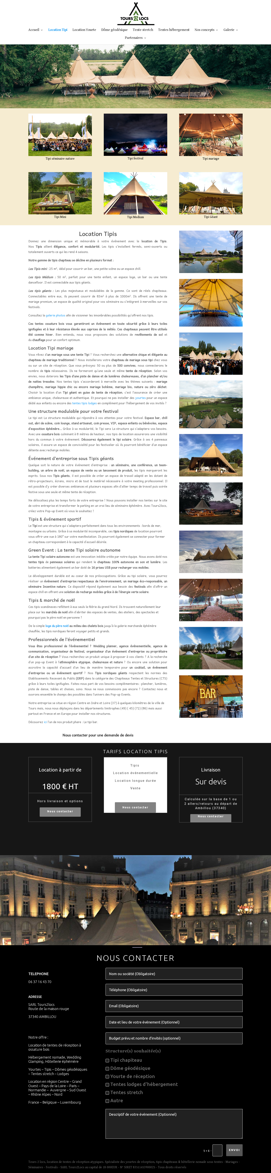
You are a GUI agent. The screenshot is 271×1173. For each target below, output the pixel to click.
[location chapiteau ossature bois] (211, 668)
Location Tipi (57, 30)
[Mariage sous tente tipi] (211, 524)
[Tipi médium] (135, 214)
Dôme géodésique (114, 30)
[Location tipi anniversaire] (211, 326)
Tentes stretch (126, 1092)
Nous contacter (60, 811)
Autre (116, 1100)
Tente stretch (143, 30)
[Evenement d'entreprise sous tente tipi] (211, 427)
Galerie (228, 30)
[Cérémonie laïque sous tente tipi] (211, 620)
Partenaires (133, 38)
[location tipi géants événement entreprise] (211, 272)
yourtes (140, 397)
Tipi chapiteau (126, 1060)
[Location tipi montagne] (211, 572)
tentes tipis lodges (84, 403)
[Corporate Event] (211, 374)
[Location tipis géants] (211, 213)
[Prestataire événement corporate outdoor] (60, 155)
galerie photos (55, 315)
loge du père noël (57, 625)
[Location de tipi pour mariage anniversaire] (211, 475)
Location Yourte (84, 30)
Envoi (234, 1150)
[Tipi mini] (60, 213)
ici (45, 722)
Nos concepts (204, 30)
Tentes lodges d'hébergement (144, 1084)
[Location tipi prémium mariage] (211, 155)
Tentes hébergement (173, 30)
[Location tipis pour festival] (135, 155)
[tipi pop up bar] (211, 717)
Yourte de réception (132, 1076)
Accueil (33, 30)
